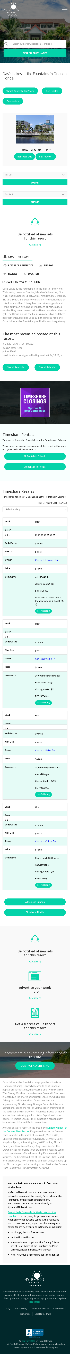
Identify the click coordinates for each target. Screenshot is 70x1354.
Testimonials (24, 1313)
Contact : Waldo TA (45, 658)
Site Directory (21, 1308)
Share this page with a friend (22, 281)
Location (33, 273)
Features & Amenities (20, 265)
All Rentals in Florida (35, 466)
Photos (48, 265)
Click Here (35, 244)
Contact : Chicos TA (45, 841)
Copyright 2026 (28, 1341)
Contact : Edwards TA (46, 560)
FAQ (8, 1308)
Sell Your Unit (45, 156)
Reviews (12, 273)
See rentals (13, 101)
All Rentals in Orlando (35, 456)
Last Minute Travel (43, 1313)
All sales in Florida (35, 912)
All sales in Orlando (35, 902)
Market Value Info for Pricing (20, 90)
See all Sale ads (47, 367)
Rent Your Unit (25, 156)
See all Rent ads (15, 367)
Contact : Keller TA (45, 750)
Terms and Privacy (40, 1308)
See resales (52, 90)
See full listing (43, 610)
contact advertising (35, 1065)
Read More (34, 1301)
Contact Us (58, 1308)
